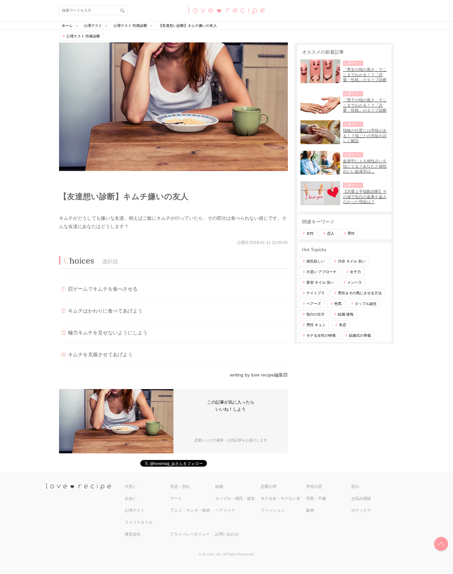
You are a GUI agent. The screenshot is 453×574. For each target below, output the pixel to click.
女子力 (355, 272)
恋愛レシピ (226, 10)
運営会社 (133, 534)
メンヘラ (354, 282)
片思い (131, 486)
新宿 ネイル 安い (320, 282)
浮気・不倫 (316, 498)
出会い (131, 498)
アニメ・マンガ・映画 (190, 510)
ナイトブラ (315, 293)
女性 (310, 233)
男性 (351, 233)
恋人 (330, 233)
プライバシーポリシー (190, 534)
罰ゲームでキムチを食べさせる (103, 289)
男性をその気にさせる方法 (360, 293)
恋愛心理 (269, 486)
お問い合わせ (227, 534)
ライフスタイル (139, 522)
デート (176, 498)
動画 (310, 510)
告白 (355, 486)
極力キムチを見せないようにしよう (108, 332)
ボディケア (361, 510)
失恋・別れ (180, 486)
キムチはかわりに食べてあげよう (105, 311)
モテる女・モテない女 (280, 498)
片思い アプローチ (321, 272)
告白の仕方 (315, 314)
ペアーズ (313, 304)
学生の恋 (314, 486)
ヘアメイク (225, 510)
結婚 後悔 (346, 314)
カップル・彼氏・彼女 (235, 498)
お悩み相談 (361, 498)
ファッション (273, 510)
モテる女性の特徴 (321, 335)
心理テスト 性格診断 (83, 36)
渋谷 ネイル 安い (351, 261)
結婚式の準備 (360, 335)
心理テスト (135, 510)
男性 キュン (316, 325)
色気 (338, 304)
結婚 (219, 486)
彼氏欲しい (315, 261)
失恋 (342, 325)
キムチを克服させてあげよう (100, 354)
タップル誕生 (366, 304)
